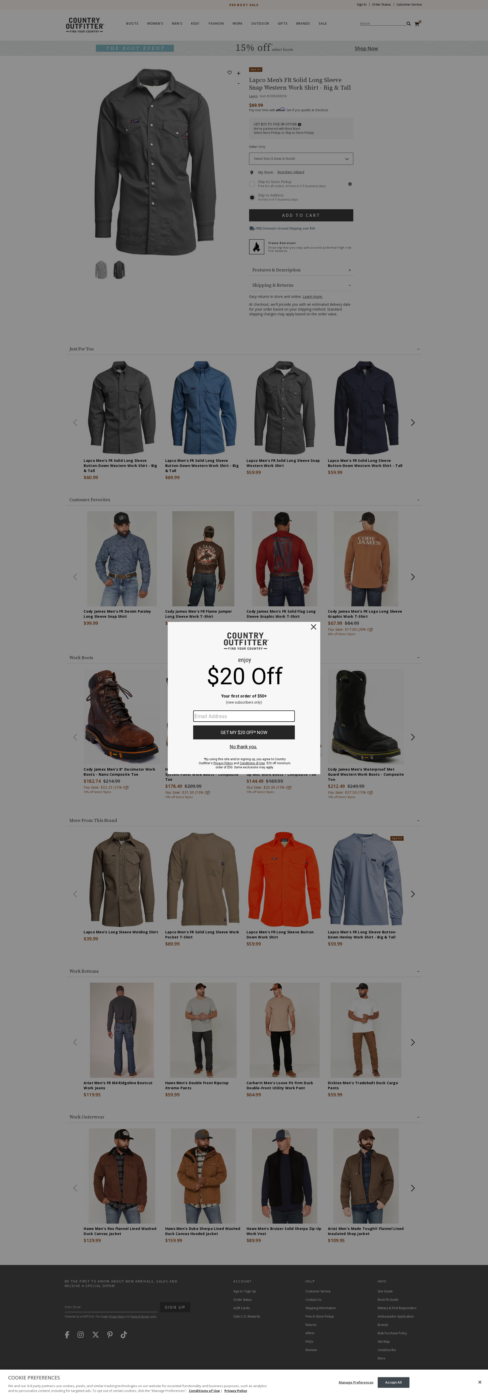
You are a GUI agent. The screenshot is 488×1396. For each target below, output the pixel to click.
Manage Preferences (356, 1382)
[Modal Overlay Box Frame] (244, 698)
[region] (244, 1383)
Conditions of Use (204, 1390)
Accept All (393, 1382)
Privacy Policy (235, 1390)
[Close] (479, 1382)
